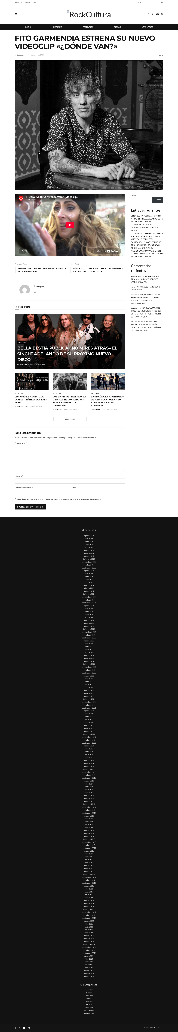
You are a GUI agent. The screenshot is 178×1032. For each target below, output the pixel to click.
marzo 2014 (89, 970)
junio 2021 (89, 716)
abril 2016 (89, 897)
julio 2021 (89, 714)
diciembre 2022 (89, 664)
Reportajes (147, 27)
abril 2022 (89, 687)
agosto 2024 (89, 606)
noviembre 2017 (89, 842)
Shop (22, 2)
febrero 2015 (89, 938)
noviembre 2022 (89, 667)
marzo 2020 (89, 760)
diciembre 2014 (89, 944)
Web (74, 487)
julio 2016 (89, 889)
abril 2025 (89, 582)
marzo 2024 (89, 620)
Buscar (134, 195)
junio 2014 (89, 962)
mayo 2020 (89, 754)
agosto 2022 (89, 676)
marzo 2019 (89, 795)
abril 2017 (89, 862)
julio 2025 (89, 573)
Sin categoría (89, 1010)
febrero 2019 (89, 798)
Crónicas (89, 990)
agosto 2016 (89, 886)
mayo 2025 (89, 579)
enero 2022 (89, 696)
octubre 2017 (89, 845)
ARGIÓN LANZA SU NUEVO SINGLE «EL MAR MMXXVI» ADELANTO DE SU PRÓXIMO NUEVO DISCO (147, 254)
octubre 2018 (89, 810)
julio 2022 (89, 679)
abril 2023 (89, 652)
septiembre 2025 (89, 568)
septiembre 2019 (89, 778)
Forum (27, 2)
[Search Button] (161, 2)
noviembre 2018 (89, 807)
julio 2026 (89, 538)
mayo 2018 (89, 824)
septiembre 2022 (89, 673)
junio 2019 (89, 787)
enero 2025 (89, 591)
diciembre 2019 (89, 769)
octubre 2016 (89, 880)
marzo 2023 (89, 655)
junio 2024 (89, 611)
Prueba (89, 1004)
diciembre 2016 (89, 874)
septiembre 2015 (89, 918)
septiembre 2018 (89, 813)
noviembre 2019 (89, 772)
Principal (89, 1001)
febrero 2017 (89, 868)
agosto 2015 (89, 921)
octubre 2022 (89, 670)
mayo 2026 (89, 544)
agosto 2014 (89, 956)
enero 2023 (89, 661)
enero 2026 (89, 556)
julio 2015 (89, 924)
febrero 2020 (89, 763)
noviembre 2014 (89, 947)
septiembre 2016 (89, 883)
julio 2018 (89, 819)
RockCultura (158, 1028)
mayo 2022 (89, 684)
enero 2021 (89, 731)
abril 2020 (89, 757)
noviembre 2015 (89, 912)
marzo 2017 (89, 865)
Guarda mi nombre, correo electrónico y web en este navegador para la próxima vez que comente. (59, 499)
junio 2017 (89, 857)
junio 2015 (89, 927)
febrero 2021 (89, 728)
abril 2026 (89, 547)
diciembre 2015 (89, 909)
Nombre (19, 476)
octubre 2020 (89, 740)
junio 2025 (89, 576)
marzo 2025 (89, 585)
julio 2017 (89, 854)
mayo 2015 (89, 930)
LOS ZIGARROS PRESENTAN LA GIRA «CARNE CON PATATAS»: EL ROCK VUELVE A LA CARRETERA (147, 236)
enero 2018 (89, 836)
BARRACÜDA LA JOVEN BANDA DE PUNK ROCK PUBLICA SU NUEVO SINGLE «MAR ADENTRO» (146, 245)
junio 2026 (89, 541)
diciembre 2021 (89, 699)
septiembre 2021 (89, 708)
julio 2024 (89, 608)
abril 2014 (89, 967)
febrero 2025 (89, 588)
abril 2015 (89, 932)
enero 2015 (89, 941)
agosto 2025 (89, 571)
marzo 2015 (89, 935)
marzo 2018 (89, 830)
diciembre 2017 (89, 839)
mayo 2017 (89, 859)
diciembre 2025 (89, 559)
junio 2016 (89, 892)
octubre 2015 (89, 915)
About (17, 2)
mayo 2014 (89, 965)
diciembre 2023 (89, 629)
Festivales (88, 27)
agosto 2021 (89, 711)
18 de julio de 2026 (71, 409)
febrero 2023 (89, 658)
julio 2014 (89, 959)
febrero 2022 (89, 693)
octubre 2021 (89, 705)
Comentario (21, 443)
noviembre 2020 (89, 737)
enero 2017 (89, 871)
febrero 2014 (89, 973)
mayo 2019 (89, 789)
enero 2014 (89, 976)
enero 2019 (89, 801)
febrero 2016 (89, 903)
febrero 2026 (89, 553)
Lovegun (20, 55)
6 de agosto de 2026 (34, 406)
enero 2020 (89, 766)
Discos (117, 27)
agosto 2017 (89, 851)
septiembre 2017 (89, 848)
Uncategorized (89, 1013)
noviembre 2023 (89, 632)
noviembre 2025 (89, 562)
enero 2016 (89, 906)
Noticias (57, 27)
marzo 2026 (89, 550)
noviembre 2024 (89, 597)
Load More (70, 419)
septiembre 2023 (89, 638)
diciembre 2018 (89, 804)
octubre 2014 (89, 950)
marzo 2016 (89, 900)
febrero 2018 (89, 833)
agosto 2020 (89, 746)
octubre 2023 (89, 635)
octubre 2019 (89, 775)
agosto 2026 (89, 535)
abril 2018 (89, 827)
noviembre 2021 (89, 702)
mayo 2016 (89, 895)
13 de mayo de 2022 (36, 55)
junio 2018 (89, 822)
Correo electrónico (24, 487)
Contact (34, 2)
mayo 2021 (89, 719)
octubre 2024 (89, 600)
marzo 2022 (89, 690)
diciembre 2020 (89, 734)
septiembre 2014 (89, 953)
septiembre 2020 (89, 743)
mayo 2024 (89, 614)
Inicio (28, 27)
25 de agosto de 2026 (37, 365)
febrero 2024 (89, 623)
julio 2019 (89, 784)
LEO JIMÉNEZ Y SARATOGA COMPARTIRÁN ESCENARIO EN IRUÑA (31, 400)
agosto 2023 (89, 641)
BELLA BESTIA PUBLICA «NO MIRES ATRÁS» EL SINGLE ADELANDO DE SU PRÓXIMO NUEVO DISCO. (67, 353)
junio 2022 (89, 681)
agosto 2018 (89, 816)
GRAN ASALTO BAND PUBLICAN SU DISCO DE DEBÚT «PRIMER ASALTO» (145, 279)
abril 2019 (89, 792)
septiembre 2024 (89, 603)
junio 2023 (89, 646)
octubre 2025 (89, 565)
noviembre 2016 (89, 877)
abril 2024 (89, 617)
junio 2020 (89, 751)
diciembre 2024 (89, 594)
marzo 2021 (89, 725)
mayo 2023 (89, 649)
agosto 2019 (89, 781)
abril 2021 (89, 722)
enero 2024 (89, 626)
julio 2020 (89, 749)
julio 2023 (89, 643)
